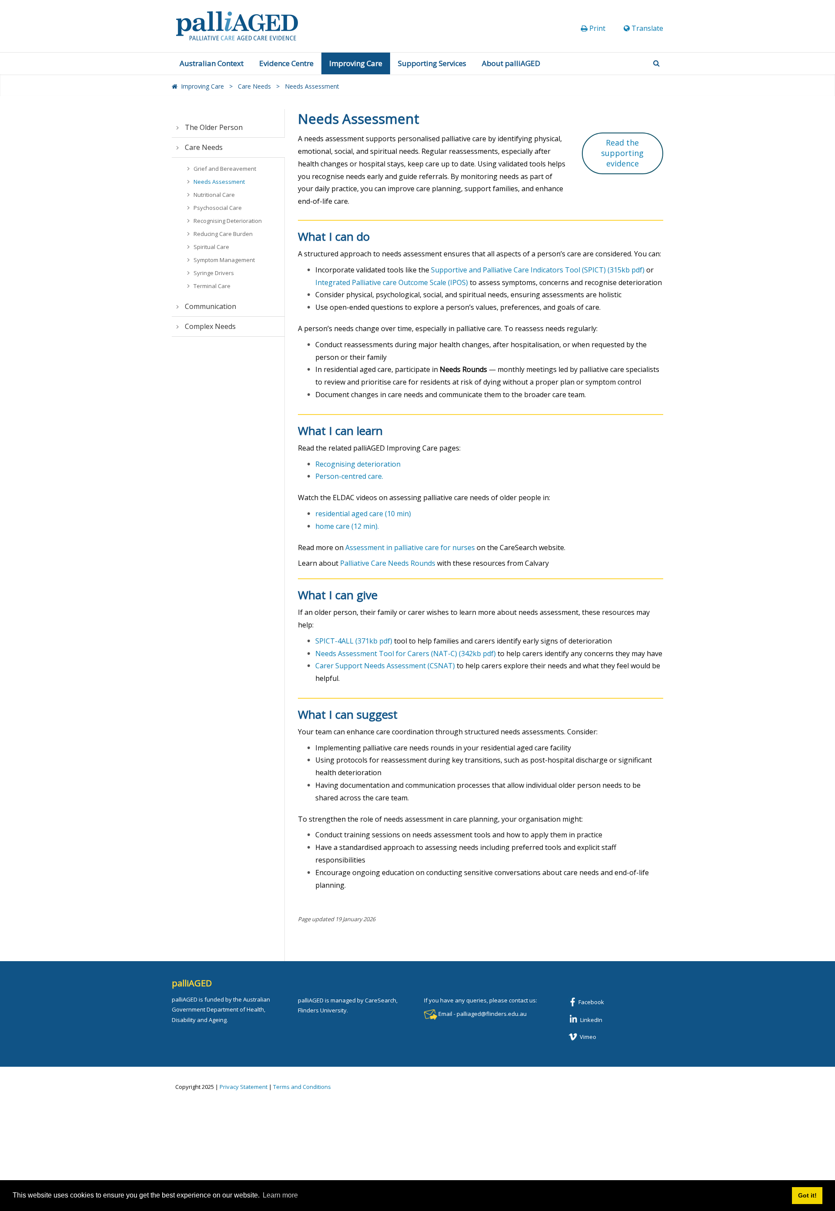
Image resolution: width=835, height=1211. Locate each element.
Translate (647, 28)
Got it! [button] (807, 1195)
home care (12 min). (347, 526)
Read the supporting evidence (622, 153)
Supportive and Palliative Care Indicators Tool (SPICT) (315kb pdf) (538, 270)
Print (597, 28)
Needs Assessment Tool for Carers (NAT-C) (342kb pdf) (405, 653)
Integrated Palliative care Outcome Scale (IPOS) (391, 282)
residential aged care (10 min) (363, 513)
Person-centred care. (349, 476)
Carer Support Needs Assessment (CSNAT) (385, 665)
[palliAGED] (237, 25)
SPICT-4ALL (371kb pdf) (353, 641)
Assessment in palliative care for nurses (410, 547)
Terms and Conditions (302, 1087)
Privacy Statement (243, 1087)
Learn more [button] (280, 1195)
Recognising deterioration (358, 464)
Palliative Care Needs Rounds (387, 563)
